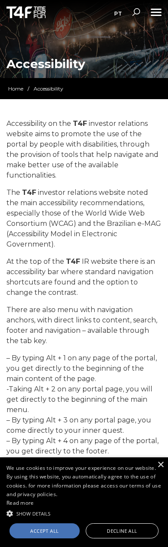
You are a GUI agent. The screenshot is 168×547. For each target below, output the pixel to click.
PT (118, 13)
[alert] (84, 502)
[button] (84, 513)
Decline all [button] (122, 531)
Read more (20, 502)
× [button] (160, 465)
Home (15, 88)
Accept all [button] (44, 531)
